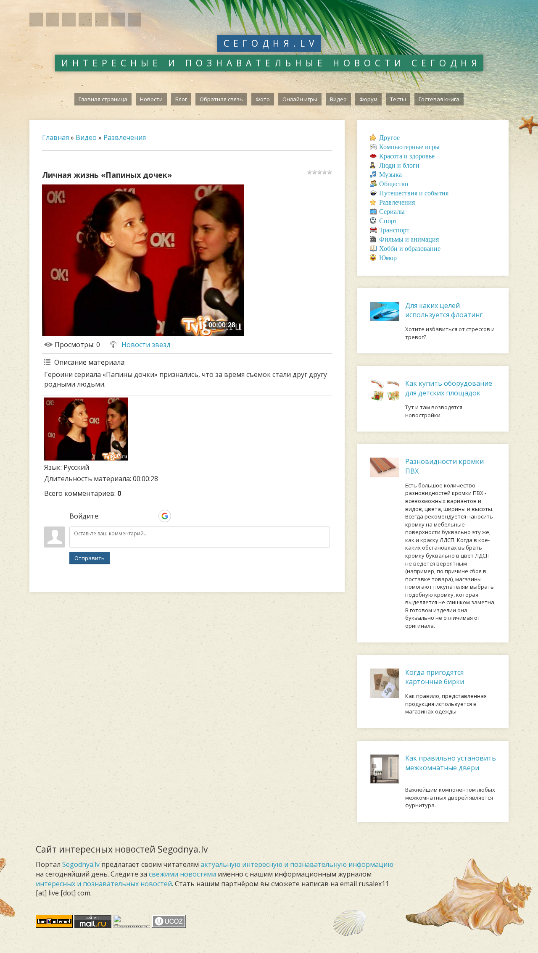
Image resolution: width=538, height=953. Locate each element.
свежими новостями (182, 874)
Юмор (388, 257)
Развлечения (124, 137)
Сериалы (392, 211)
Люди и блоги (399, 165)
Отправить (89, 558)
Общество (393, 183)
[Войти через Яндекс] (150, 516)
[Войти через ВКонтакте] (122, 516)
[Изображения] (86, 429)
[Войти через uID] (107, 516)
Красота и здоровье (407, 156)
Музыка (390, 174)
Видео (86, 137)
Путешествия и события (413, 193)
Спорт (388, 220)
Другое (389, 137)
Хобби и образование (409, 248)
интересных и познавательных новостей (104, 883)
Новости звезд (146, 344)
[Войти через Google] (164, 516)
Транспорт (394, 230)
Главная (55, 137)
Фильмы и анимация (409, 239)
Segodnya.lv (81, 864)
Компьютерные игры (409, 146)
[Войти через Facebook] (136, 516)
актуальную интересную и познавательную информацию (296, 864)
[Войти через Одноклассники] (179, 516)
